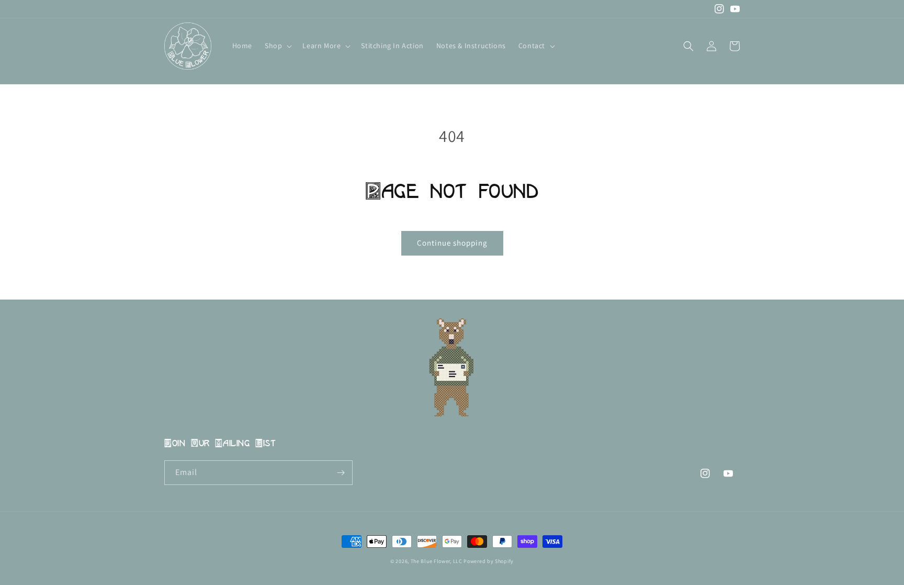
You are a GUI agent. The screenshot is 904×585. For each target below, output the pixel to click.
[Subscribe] (340, 472)
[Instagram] (719, 9)
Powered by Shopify (489, 561)
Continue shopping (452, 243)
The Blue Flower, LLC (436, 561)
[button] (277, 46)
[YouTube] (735, 9)
